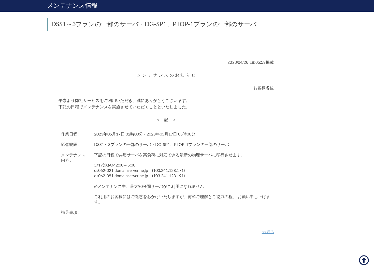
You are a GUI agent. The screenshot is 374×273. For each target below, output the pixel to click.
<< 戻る (268, 232)
